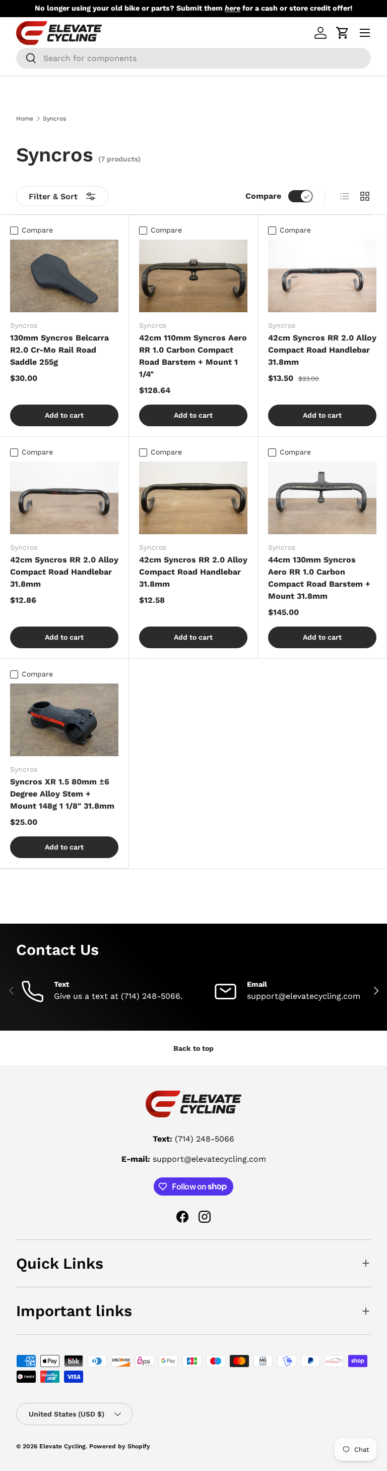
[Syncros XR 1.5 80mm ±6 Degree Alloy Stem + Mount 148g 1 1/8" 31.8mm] (64, 720)
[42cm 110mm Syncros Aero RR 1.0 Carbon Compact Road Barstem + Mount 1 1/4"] (193, 276)
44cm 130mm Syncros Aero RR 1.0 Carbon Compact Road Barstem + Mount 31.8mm (319, 578)
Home (24, 119)
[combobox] (193, 58)
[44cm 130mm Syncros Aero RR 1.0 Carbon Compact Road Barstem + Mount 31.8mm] (322, 498)
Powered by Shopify (119, 1446)
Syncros (54, 119)
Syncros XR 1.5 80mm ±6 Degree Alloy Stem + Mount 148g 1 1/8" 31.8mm (62, 794)
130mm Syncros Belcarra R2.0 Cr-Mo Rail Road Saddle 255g (59, 350)
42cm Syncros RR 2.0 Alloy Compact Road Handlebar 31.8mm (322, 350)
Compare (263, 196)
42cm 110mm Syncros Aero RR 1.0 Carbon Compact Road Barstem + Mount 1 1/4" (193, 356)
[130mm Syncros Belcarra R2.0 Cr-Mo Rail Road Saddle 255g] (64, 276)
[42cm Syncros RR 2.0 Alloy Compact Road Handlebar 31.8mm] (322, 276)
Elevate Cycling (62, 1446)
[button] (343, 33)
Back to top (193, 1048)
